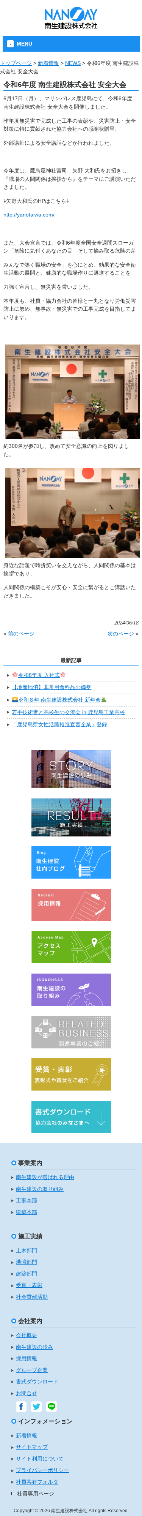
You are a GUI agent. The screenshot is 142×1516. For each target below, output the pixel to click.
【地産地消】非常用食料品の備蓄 (51, 687)
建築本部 (26, 1212)
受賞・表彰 (29, 1285)
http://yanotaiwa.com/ (29, 215)
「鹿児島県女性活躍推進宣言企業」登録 (59, 724)
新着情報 (48, 63)
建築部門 (26, 1274)
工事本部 (26, 1200)
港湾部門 (26, 1262)
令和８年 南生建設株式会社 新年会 (59, 700)
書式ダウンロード (37, 1382)
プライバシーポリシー (42, 1470)
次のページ (121, 634)
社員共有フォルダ (37, 1482)
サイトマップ (32, 1447)
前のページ (21, 634)
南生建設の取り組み (40, 1189)
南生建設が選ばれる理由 (45, 1177)
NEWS (73, 63)
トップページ (16, 63)
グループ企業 (32, 1370)
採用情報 (26, 1358)
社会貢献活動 (32, 1297)
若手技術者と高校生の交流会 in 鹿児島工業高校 (68, 712)
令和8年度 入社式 (39, 675)
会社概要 (26, 1335)
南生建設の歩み (34, 1347)
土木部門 (26, 1251)
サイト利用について (40, 1459)
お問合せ (26, 1393)
